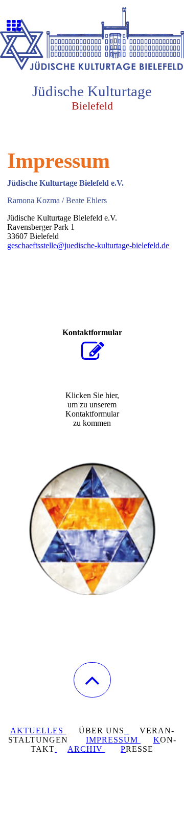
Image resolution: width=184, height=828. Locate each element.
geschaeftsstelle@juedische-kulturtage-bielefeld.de (88, 245)
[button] (92, 680)
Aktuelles (38, 730)
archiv (86, 749)
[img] (92, 38)
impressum (113, 739)
